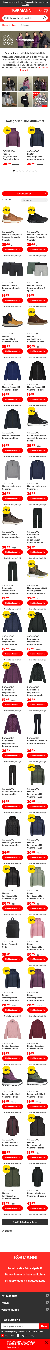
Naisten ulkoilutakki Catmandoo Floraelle (36, 1194)
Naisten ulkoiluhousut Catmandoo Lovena (37, 742)
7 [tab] (33, 171)
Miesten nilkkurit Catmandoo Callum (10, 535)
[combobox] (25, 18)
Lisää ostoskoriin (12, 249)
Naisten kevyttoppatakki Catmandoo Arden (11, 156)
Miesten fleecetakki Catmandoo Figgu (11, 388)
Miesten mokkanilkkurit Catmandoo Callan (35, 339)
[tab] (25, 1295)
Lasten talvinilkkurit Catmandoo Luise (11, 1095)
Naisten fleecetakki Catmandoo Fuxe (10, 1047)
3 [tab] (20, 171)
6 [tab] (30, 171)
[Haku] (45, 18)
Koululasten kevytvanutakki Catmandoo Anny (10, 743)
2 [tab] (17, 171)
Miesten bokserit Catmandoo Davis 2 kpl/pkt (36, 288)
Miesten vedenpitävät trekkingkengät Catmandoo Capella (37, 591)
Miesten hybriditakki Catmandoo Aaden (11, 843)
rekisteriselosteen (35, 1331)
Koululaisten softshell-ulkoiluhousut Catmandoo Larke (35, 538)
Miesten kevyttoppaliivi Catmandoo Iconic (35, 1145)
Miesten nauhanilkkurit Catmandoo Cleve (10, 339)
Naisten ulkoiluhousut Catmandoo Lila (12, 792)
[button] (40, 11)
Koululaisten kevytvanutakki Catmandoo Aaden (35, 692)
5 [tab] (27, 171)
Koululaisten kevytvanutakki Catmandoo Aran (35, 642)
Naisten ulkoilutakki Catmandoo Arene (11, 1143)
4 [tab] (23, 171)
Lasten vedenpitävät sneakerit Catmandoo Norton (37, 438)
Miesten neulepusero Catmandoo (11, 487)
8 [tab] (36, 171)
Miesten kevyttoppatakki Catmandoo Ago (34, 794)
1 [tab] (14, 171)
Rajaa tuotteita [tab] (24, 193)
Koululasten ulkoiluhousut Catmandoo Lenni (10, 591)
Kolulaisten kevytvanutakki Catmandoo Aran (9, 642)
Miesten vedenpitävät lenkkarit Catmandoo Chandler (12, 237)
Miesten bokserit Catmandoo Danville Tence (11, 288)
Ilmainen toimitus (10, 2)
